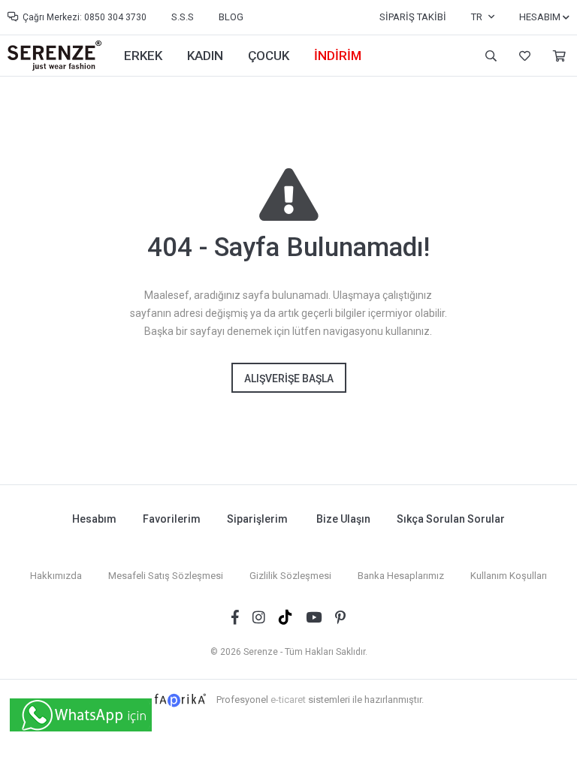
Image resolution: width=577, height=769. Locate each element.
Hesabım (94, 519)
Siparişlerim (257, 519)
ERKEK (143, 55)
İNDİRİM (337, 55)
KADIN (205, 55)
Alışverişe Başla (289, 378)
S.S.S (182, 17)
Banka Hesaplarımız (401, 575)
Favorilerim (523, 56)
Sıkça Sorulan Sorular (451, 519)
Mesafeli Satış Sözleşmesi (165, 575)
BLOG (231, 17)
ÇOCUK (268, 55)
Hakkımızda (56, 575)
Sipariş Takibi (412, 17)
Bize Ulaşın (343, 519)
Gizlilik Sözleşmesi (290, 575)
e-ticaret (288, 699)
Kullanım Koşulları (508, 575)
